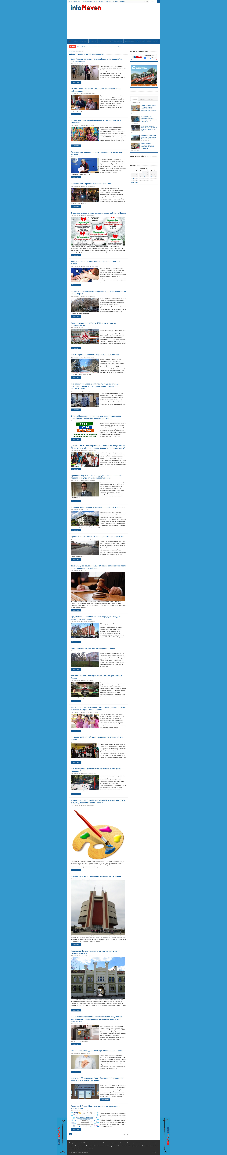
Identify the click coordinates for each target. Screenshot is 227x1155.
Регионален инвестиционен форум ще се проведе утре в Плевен (98, 507)
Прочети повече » (76, 82)
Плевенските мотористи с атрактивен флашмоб (91, 184)
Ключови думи (136, 102)
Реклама (101, 1)
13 (136, 176)
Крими (149, 41)
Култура (109, 41)
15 (144, 176)
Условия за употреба (82, 1152)
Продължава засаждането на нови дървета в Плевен (93, 648)
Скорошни (134, 99)
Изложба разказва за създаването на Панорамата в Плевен (96, 876)
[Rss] (144, 2)
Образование (118, 41)
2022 (77, 51)
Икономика (92, 41)
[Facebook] (146, 2)
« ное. (132, 182)
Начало (70, 41)
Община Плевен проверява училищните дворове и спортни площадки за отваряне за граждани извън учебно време (143, 109)
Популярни (142, 99)
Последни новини (86, 63)
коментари (150, 99)
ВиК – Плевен (140, 41)
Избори (76, 41)
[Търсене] (158, 1)
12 (133, 176)
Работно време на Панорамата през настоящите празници (95, 355)
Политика (101, 41)
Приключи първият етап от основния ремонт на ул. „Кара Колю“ (97, 536)
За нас (95, 1)
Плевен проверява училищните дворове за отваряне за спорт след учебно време (96, 46)
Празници (115, 1)
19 (133, 178)
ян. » (136, 182)
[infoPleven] (86, 7)
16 (147, 176)
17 (151, 176)
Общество (84, 41)
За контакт (108, 1)
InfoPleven (73, 1152)
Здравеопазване (129, 41)
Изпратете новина (87, 1)
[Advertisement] (114, 24)
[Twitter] (148, 2)
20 (136, 178)
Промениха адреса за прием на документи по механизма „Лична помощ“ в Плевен (148, 137)
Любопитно (122, 1)
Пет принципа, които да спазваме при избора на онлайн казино (97, 1051)
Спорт (155, 41)
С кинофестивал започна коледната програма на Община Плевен (98, 213)
